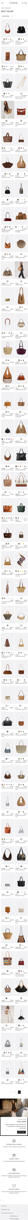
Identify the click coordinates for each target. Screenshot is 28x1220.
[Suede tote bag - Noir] (9, 173)
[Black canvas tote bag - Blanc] (8, 998)
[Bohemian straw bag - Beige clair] (21, 439)
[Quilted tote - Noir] (18, 518)
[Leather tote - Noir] (11, 518)
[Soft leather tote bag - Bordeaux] (20, 466)
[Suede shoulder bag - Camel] (7, 571)
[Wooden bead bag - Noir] (18, 199)
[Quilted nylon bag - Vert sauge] (24, 892)
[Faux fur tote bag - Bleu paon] (11, 148)
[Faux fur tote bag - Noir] (4, 148)
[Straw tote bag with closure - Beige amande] (8, 1025)
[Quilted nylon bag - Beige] (22, 892)
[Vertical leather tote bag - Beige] (9, 839)
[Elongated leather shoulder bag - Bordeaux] (5, 226)
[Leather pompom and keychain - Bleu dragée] (6, 598)
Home (2, 8)
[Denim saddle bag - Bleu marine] (21, 866)
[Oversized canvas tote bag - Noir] (21, 66)
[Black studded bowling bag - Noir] (7, 731)
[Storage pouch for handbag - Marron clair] (15, 226)
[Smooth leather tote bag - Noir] (8, 543)
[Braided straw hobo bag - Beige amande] (21, 811)
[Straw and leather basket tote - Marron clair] (20, 411)
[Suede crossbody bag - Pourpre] (6, 784)
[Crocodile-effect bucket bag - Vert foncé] (21, 39)
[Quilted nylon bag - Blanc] (20, 892)
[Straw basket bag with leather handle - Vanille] (21, 598)
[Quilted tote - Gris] (24, 518)
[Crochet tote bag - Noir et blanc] (23, 1080)
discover (21, 1132)
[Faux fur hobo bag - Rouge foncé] (8, 1052)
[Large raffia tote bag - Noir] (23, 758)
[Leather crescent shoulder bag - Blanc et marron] (8, 39)
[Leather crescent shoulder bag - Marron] (10, 39)
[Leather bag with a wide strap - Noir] (9, 652)
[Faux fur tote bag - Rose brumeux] (9, 148)
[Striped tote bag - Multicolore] (7, 971)
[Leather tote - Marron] (4, 518)
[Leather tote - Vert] (6, 518)
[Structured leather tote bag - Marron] (21, 784)
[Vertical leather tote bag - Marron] (11, 839)
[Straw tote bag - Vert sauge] (9, 492)
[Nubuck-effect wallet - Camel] (2, 66)
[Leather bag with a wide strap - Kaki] (4, 652)
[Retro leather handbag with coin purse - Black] (7, 199)
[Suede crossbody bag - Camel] (4, 784)
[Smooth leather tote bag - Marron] (6, 543)
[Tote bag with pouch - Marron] (8, 93)
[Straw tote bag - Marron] (22, 307)
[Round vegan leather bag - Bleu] (8, 439)
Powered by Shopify (14, 1218)
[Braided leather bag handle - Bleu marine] (9, 333)
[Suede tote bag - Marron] (5, 173)
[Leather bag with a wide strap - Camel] (11, 652)
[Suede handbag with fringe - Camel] (6, 411)
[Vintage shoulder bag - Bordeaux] (23, 148)
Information (5, 1209)
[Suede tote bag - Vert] (8, 386)
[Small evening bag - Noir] (21, 652)
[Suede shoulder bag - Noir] (6, 680)
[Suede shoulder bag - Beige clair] (5, 571)
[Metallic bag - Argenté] (8, 705)
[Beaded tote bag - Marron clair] (18, 173)
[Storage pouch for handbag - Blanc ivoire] (24, 226)
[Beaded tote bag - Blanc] (22, 173)
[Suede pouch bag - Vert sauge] (8, 918)
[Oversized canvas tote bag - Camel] (19, 66)
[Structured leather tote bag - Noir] (23, 784)
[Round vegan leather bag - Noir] (2, 439)
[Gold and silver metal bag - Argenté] (21, 1052)
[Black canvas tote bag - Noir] (6, 998)
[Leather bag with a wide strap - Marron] (2, 652)
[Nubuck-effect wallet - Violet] (6, 66)
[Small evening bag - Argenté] (23, 652)
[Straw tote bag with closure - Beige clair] (6, 1025)
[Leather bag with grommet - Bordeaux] (23, 1025)
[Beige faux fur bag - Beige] (7, 281)
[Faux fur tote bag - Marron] (2, 148)
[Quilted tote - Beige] (22, 518)
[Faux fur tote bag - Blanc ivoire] (6, 148)
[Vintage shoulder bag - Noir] (21, 148)
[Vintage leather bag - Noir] (23, 386)
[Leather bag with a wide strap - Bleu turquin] (6, 652)
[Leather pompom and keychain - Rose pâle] (11, 598)
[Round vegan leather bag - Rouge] (11, 439)
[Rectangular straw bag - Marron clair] (20, 705)
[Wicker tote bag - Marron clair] (6, 945)
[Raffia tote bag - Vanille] (21, 281)
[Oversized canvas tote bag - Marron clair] (23, 66)
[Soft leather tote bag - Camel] (18, 466)
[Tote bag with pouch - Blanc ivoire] (10, 93)
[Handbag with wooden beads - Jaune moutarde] (23, 543)
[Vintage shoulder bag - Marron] (19, 148)
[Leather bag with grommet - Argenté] (21, 1025)
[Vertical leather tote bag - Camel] (2, 839)
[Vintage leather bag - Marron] (21, 386)
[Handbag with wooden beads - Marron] (19, 543)
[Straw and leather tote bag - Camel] (6, 120)
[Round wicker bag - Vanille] (21, 254)
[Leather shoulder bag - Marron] (18, 680)
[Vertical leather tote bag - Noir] (4, 839)
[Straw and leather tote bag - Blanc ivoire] (8, 120)
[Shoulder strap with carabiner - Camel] (16, 571)
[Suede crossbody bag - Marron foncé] (11, 784)
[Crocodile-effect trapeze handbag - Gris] (23, 971)
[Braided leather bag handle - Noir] (11, 333)
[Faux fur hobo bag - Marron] (6, 1052)
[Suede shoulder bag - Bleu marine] (10, 680)
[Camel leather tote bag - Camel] (21, 120)
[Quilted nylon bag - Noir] (18, 892)
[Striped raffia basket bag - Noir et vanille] (7, 625)
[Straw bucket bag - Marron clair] (20, 945)
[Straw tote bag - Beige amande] (7, 492)
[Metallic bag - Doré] (6, 705)
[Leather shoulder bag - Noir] (24, 680)
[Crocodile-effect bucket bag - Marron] (23, 39)
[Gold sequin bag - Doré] (7, 307)
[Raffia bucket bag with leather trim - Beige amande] (21, 333)
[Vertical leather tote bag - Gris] (6, 839)
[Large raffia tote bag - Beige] (19, 758)
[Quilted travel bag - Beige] (21, 492)
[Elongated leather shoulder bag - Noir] (9, 226)
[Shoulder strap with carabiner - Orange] (22, 571)
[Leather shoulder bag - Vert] (23, 731)
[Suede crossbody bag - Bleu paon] (9, 784)
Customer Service (7, 1213)
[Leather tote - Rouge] (8, 518)
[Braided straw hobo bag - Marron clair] (19, 811)
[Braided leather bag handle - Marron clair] (2, 333)
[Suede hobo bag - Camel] (8, 866)
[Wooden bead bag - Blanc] (20, 199)
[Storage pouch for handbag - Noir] (22, 226)
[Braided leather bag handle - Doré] (6, 333)
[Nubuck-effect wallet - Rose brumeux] (9, 66)
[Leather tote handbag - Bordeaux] (19, 360)
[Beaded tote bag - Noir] (24, 173)
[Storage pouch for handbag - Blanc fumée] (18, 226)
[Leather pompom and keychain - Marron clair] (2, 598)
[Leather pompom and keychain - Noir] (4, 598)
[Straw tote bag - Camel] (20, 307)
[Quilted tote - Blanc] (20, 518)
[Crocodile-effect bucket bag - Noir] (19, 39)
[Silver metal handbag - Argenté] (7, 1080)
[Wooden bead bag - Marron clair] (24, 199)
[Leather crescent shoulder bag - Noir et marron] (6, 39)
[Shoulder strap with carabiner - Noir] (18, 571)
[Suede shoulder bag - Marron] (4, 680)
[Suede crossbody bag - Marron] (2, 784)
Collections (7, 8)
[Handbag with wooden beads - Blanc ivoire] (21, 543)
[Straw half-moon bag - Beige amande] (21, 625)
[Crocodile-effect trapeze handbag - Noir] (21, 971)
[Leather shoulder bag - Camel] (19, 731)
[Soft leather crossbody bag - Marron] (7, 254)
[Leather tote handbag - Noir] (23, 360)
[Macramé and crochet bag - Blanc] (21, 918)
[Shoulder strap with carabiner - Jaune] (20, 571)
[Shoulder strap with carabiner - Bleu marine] (24, 571)
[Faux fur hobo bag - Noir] (10, 1052)
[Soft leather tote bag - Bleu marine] (24, 466)
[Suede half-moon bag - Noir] (8, 466)
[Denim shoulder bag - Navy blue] (6, 758)
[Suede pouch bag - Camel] (6, 918)
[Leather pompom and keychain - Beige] (9, 598)
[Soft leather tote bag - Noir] (16, 466)
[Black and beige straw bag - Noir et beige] (21, 998)
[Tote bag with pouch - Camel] (6, 93)
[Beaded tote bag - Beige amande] (20, 173)
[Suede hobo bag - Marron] (6, 866)
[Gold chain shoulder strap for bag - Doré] (21, 93)
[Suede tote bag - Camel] (7, 173)
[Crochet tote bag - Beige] (21, 1080)
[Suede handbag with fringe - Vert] (8, 411)
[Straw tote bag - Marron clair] (5, 492)
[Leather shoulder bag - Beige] (20, 680)
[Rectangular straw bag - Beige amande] (22, 705)
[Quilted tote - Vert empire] (16, 518)
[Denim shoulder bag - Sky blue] (8, 758)
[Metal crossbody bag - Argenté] (7, 811)
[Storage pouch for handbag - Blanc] (20, 226)
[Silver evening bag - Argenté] (21, 839)
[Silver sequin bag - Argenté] (7, 892)
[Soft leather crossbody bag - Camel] (5, 254)
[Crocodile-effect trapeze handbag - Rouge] (19, 971)
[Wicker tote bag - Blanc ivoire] (8, 945)
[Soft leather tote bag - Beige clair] (22, 466)
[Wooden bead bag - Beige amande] (22, 199)
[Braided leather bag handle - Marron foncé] (4, 333)
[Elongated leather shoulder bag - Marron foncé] (7, 226)
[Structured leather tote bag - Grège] (19, 784)
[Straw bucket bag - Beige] (22, 945)
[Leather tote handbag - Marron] (21, 360)
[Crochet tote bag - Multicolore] (19, 1080)
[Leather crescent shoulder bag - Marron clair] (4, 39)
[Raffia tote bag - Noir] (8, 360)
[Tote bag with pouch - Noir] (4, 93)
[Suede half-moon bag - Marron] (6, 466)
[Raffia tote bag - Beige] (6, 360)
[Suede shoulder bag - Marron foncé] (9, 571)
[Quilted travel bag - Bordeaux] (23, 492)
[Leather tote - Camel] (2, 518)
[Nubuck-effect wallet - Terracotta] (11, 66)
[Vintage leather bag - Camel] (19, 386)
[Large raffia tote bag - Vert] (21, 758)
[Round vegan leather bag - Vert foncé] (6, 439)
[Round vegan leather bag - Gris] (4, 439)
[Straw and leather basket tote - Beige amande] (22, 411)
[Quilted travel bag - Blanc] (19, 492)
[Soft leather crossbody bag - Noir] (9, 254)
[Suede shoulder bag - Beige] (8, 680)
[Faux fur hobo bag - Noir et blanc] (4, 1052)
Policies (4, 1206)
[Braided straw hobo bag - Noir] (23, 811)
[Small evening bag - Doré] (19, 652)
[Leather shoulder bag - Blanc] (22, 680)
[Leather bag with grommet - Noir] (19, 1025)
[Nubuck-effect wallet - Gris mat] (4, 66)
